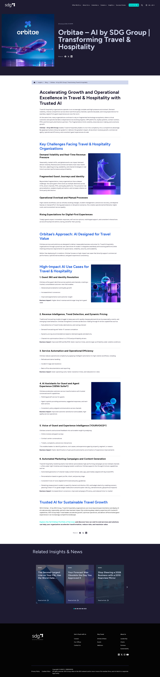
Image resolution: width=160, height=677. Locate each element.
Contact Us (132, 5)
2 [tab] (75, 608)
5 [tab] (80, 608)
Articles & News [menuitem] (101, 638)
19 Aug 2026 (41, 587)
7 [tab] (84, 608)
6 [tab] (82, 608)
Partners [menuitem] (123, 645)
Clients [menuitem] (122, 642)
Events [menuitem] (99, 642)
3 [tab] (77, 608)
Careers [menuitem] (76, 638)
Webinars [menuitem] (100, 645)
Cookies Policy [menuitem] (46, 671)
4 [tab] (79, 608)
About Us (85, 5)
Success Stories (121, 5)
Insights (110, 5)
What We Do (76, 5)
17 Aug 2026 (71, 587)
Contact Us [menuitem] (77, 645)
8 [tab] (85, 608)
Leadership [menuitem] (123, 638)
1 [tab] (74, 608)
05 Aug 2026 (101, 587)
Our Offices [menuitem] (77, 642)
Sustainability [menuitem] (124, 648)
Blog (46, 82)
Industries (95, 5)
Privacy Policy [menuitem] (35, 671)
